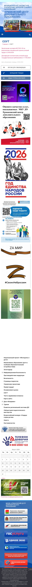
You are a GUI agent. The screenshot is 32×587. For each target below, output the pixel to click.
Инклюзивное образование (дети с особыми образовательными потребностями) (16, 365)
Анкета (6, 420)
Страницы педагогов (11, 381)
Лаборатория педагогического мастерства (14, 411)
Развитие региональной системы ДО (16, 407)
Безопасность (8, 378)
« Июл (3, 478)
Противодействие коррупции (14, 375)
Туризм (6, 404)
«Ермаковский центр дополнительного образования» (16, 14)
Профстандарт (9, 387)
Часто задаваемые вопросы (13, 396)
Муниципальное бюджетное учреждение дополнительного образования (17, 7)
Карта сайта (8, 398)
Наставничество (9, 423)
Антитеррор (8, 369)
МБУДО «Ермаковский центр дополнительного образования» (16, 504)
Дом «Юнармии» (9, 401)
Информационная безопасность (15, 372)
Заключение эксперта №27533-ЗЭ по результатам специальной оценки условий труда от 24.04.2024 (15, 50)
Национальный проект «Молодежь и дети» (16, 359)
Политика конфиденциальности (12, 497)
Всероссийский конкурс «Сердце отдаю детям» (15, 416)
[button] (2, 34)
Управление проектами (12, 384)
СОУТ (6, 393)
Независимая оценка (11, 390)
